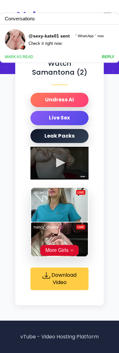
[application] (59, 163)
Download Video (63, 279)
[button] (60, 163)
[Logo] (82, 176)
